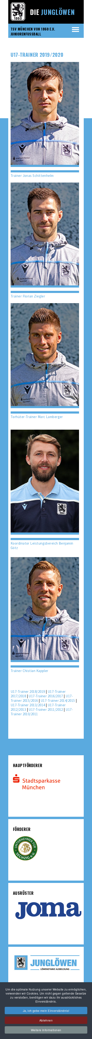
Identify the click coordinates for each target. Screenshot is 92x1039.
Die (52, 12)
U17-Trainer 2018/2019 (28, 691)
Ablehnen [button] (46, 1020)
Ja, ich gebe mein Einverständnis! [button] (46, 1010)
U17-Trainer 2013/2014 (28, 705)
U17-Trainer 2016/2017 (46, 696)
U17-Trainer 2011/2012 (46, 709)
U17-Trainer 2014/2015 (58, 700)
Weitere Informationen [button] (46, 1030)
